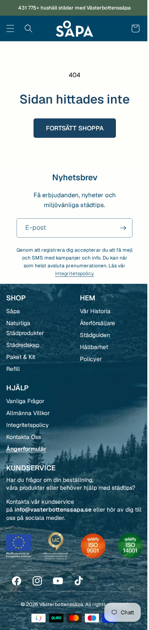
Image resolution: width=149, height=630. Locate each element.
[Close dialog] (138, 279)
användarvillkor (118, 372)
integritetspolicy (101, 372)
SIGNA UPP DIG (106, 356)
